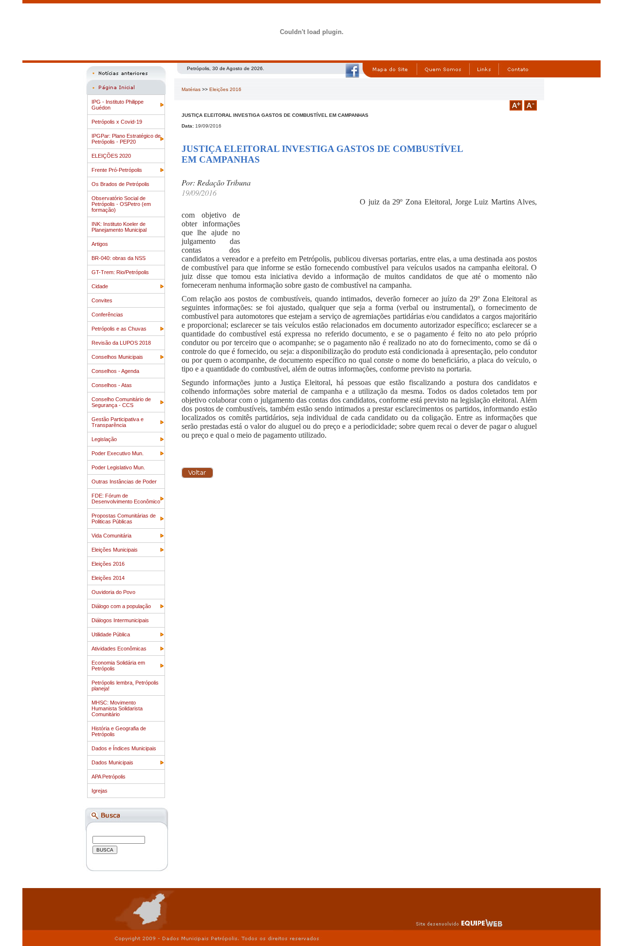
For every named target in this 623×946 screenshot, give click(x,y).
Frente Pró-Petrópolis (117, 170)
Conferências (107, 314)
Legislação (104, 439)
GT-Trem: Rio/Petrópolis (120, 272)
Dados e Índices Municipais (124, 748)
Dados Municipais (112, 762)
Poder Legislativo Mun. (118, 467)
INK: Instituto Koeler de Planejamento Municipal (119, 227)
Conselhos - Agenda (115, 371)
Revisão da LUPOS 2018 (121, 343)
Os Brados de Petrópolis (120, 184)
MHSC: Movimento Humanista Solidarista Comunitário (117, 708)
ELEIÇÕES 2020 (111, 156)
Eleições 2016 (108, 564)
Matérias (191, 89)
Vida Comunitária (111, 535)
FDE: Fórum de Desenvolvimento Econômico (126, 498)
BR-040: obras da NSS (119, 258)
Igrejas (100, 791)
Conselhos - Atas (112, 385)
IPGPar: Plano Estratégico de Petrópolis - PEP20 (126, 139)
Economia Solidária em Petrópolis (118, 665)
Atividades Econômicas (119, 648)
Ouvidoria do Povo (113, 592)
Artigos (100, 244)
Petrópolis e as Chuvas (119, 329)
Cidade (100, 286)
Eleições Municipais (115, 550)
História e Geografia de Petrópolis (119, 731)
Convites (102, 300)
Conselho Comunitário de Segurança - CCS (121, 402)
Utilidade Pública (111, 634)
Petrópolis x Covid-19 (117, 122)
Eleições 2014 (108, 578)
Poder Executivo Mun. (118, 453)
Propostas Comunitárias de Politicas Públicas (124, 518)
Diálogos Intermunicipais (120, 620)
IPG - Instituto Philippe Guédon (118, 105)
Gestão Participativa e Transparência (118, 422)
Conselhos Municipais (117, 357)
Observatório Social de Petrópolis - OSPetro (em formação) (121, 204)
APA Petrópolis (109, 776)
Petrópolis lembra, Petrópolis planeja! (125, 685)
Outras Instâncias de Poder (124, 481)
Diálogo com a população (121, 606)
